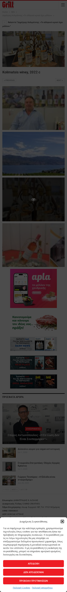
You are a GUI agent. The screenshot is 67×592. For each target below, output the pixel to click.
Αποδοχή (33, 563)
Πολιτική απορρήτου (42, 587)
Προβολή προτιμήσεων (33, 580)
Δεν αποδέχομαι (33, 572)
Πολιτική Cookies (21, 587)
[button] (62, 521)
